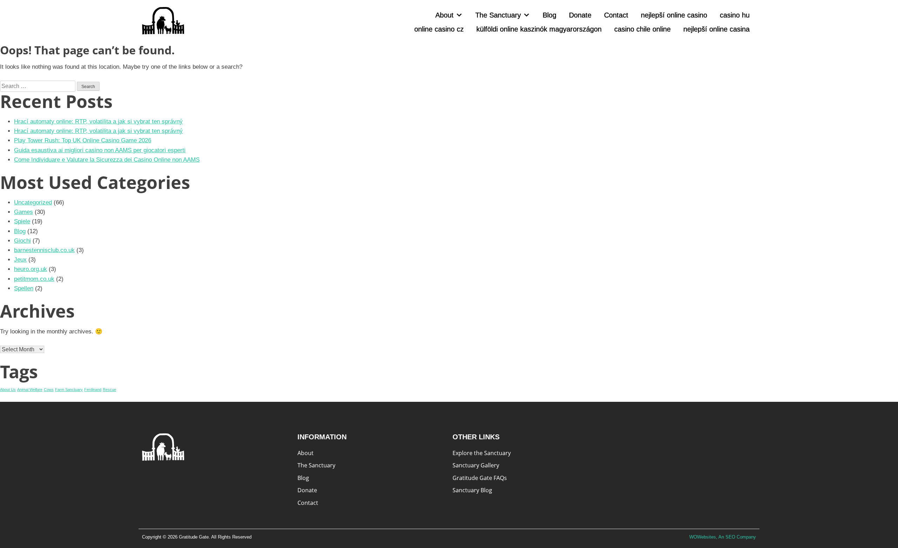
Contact (616, 15)
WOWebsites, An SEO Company (722, 537)
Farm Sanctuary (69, 389)
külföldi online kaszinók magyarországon (539, 29)
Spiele (22, 221)
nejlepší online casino (674, 15)
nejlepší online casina (716, 29)
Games (23, 212)
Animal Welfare (29, 389)
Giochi (22, 240)
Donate (580, 15)
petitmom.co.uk (34, 279)
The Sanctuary (498, 15)
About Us (8, 389)
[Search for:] (38, 86)
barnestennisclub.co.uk (44, 250)
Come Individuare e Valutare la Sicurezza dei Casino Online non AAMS (107, 159)
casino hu (735, 15)
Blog (549, 15)
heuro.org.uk (30, 269)
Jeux (20, 259)
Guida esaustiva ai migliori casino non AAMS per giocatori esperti (100, 150)
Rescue (109, 389)
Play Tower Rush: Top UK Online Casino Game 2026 (82, 140)
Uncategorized (33, 202)
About (444, 15)
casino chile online (642, 29)
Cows (49, 389)
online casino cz (439, 29)
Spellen (23, 288)
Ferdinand (92, 389)
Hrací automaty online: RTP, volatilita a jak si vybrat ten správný (98, 121)
